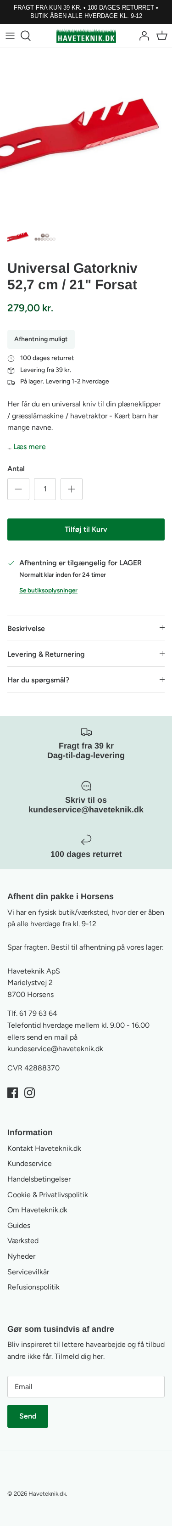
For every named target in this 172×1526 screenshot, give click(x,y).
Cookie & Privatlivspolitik (47, 1194)
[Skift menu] (10, 36)
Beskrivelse (26, 628)
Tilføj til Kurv (86, 529)
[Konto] (142, 36)
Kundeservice (29, 1163)
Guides (18, 1225)
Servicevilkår (28, 1271)
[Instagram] (29, 1092)
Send (27, 1416)
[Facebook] (12, 1092)
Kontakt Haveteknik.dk (44, 1148)
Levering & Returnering (46, 654)
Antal (16, 468)
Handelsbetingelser (39, 1179)
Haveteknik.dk (47, 1493)
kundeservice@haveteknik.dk (55, 1048)
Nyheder (21, 1256)
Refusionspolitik (33, 1287)
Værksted (23, 1240)
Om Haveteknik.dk (37, 1209)
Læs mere (29, 446)
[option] (86, 134)
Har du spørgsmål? (38, 680)
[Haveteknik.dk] (86, 35)
